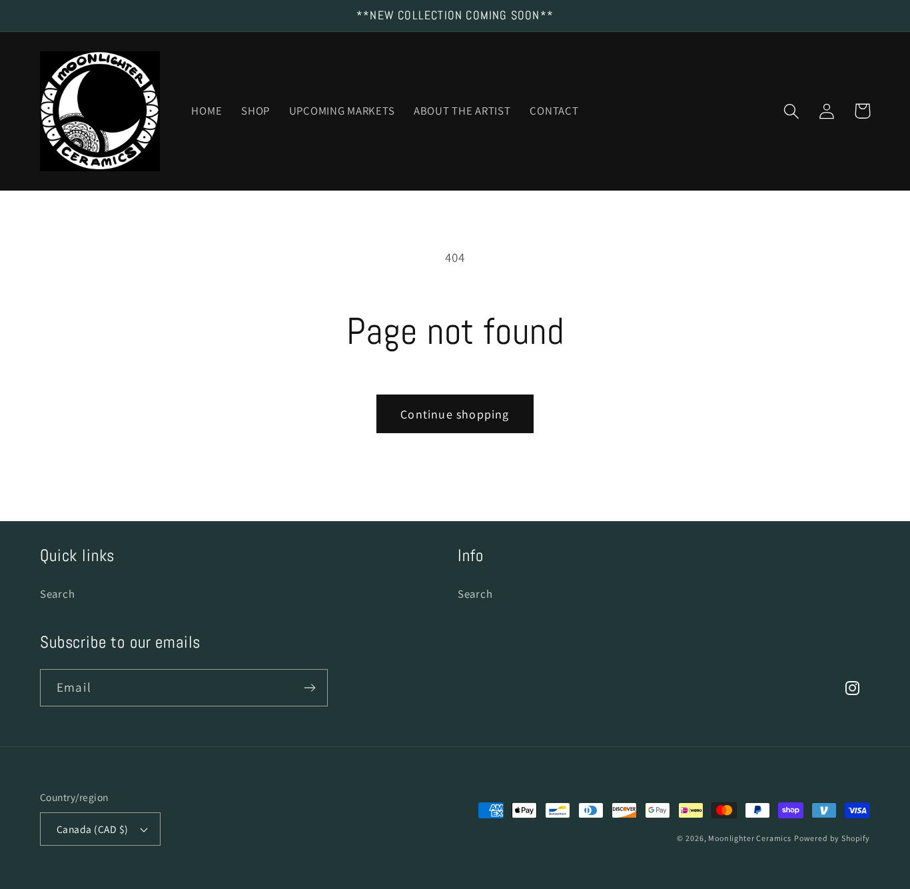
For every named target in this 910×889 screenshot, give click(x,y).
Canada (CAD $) (93, 829)
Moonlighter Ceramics (749, 838)
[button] (791, 111)
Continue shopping (454, 414)
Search (57, 593)
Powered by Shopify (832, 838)
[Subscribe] (309, 687)
